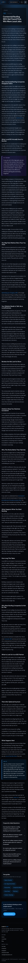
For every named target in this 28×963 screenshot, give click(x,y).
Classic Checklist (8, 880)
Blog (3, 941)
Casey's (5, 926)
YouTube (3, 946)
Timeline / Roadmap (8, 895)
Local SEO (4, 939)
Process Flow (7, 887)
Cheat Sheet (7, 891)
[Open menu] (25, 2)
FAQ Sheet (15, 891)
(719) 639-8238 (5, 952)
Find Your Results (14, 2)
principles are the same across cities (11, 500)
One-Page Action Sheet (9, 883)
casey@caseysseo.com (7, 954)
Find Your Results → (9, 914)
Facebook (4, 948)
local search (19, 118)
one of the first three (11, 756)
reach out (16, 797)
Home (3, 937)
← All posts (5, 10)
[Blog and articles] (21, 2)
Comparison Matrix (17, 887)
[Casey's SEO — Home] (4, 2)
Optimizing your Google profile (10, 293)
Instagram (4, 950)
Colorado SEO (8, 639)
